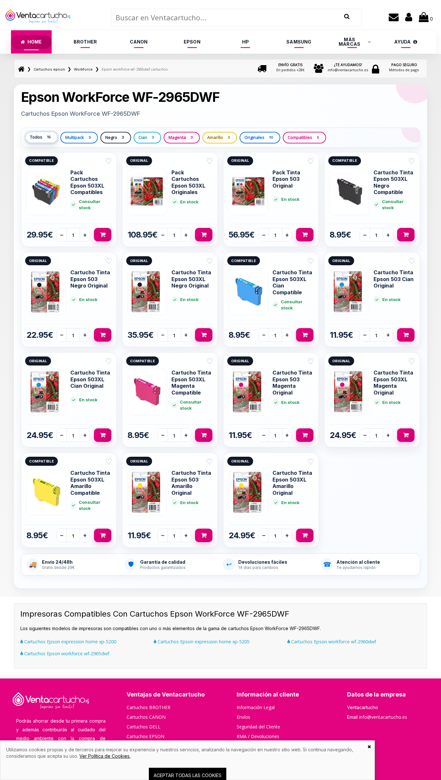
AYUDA (402, 41)
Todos (40, 137)
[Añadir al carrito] (102, 234)
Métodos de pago (404, 67)
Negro (114, 137)
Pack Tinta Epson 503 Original (286, 179)
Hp (245, 41)
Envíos (243, 717)
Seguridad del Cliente (258, 727)
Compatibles (303, 137)
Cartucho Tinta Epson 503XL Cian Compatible (292, 282)
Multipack (78, 137)
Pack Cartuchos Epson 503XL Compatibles (87, 182)
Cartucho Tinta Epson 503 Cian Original (394, 279)
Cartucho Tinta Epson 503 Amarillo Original (191, 483)
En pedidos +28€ (290, 67)
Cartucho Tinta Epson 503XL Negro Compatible (393, 182)
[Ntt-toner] (21, 69)
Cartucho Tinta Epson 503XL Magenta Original (393, 382)
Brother (85, 41)
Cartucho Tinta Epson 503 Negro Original (90, 279)
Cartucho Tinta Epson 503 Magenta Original (292, 382)
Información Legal (256, 707)
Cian (146, 137)
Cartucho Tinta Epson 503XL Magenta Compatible (191, 382)
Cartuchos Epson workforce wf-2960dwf (333, 642)
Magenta (181, 137)
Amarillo (218, 137)
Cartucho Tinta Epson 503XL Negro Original (191, 279)
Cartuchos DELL (143, 727)
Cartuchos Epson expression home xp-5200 (69, 642)
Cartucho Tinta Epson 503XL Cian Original (90, 379)
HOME (34, 41)
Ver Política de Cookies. (104, 756)
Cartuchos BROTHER (148, 707)
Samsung (298, 41)
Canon (139, 41)
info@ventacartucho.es (348, 67)
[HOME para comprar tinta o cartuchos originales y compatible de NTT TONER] (38, 27)
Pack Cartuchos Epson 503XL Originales (188, 182)
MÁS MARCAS (349, 42)
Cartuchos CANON (146, 717)
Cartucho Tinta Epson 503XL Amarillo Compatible (90, 483)
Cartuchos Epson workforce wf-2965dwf (66, 653)
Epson (192, 41)
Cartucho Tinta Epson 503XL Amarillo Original (292, 483)
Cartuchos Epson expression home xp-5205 (203, 642)
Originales (258, 137)
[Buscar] (347, 16)
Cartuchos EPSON (145, 736)
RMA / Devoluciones (258, 736)
